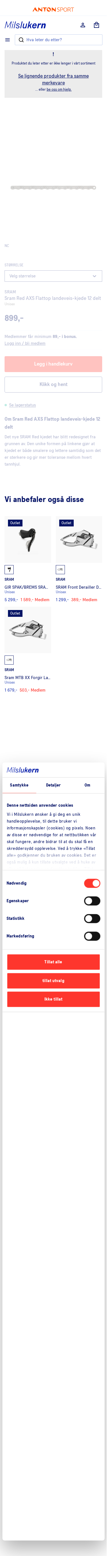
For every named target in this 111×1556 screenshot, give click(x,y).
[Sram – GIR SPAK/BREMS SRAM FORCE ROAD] (28, 559)
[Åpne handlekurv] (96, 25)
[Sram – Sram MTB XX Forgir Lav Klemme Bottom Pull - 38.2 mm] (28, 649)
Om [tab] (87, 785)
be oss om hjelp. (59, 90)
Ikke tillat (53, 999)
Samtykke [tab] (19, 785)
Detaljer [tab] (53, 785)
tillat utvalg (53, 980)
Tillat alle (53, 962)
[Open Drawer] (7, 39)
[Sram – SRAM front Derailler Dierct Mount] (79, 559)
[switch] (92, 901)
